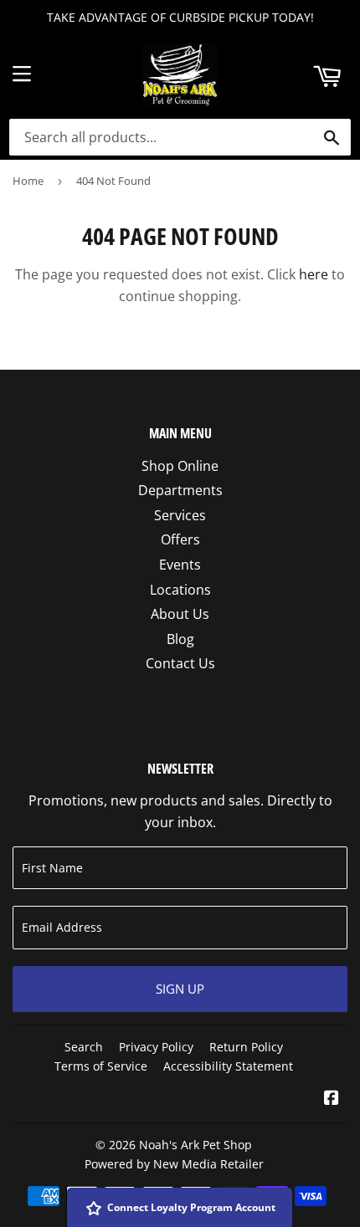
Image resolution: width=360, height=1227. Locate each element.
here (313, 274)
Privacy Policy (156, 1047)
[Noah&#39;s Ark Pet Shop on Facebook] (331, 1099)
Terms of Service (100, 1066)
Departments (180, 490)
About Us (180, 614)
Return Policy (246, 1047)
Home (28, 180)
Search (83, 1047)
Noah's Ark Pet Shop (195, 1145)
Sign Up (180, 988)
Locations (180, 589)
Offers (180, 539)
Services (180, 515)
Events (180, 564)
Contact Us (180, 663)
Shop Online (180, 466)
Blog (180, 639)
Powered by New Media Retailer (174, 1164)
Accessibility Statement (228, 1066)
